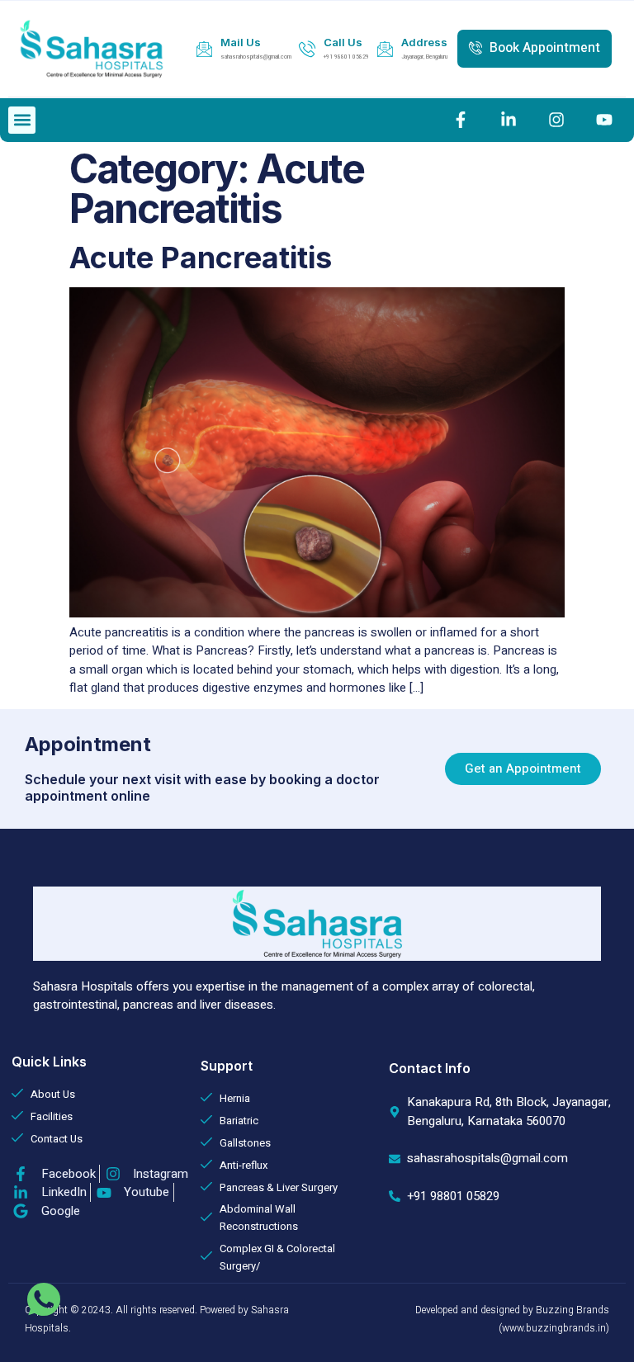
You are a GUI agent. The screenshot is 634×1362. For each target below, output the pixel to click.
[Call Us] (307, 48)
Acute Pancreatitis (200, 257)
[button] (21, 120)
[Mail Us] (204, 48)
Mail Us (240, 42)
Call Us (343, 42)
